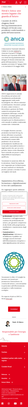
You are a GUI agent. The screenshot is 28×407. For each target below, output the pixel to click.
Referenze (4, 374)
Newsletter (4, 378)
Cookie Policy (5, 391)
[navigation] (25, 2)
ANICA (16, 51)
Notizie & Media (6, 382)
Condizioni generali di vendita (10, 398)
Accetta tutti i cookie (14, 211)
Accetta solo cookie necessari (14, 207)
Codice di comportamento (9, 392)
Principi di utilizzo (17, 389)
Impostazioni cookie (14, 203)
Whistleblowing (14, 391)
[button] (14, 309)
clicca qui (9, 299)
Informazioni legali (7, 389)
